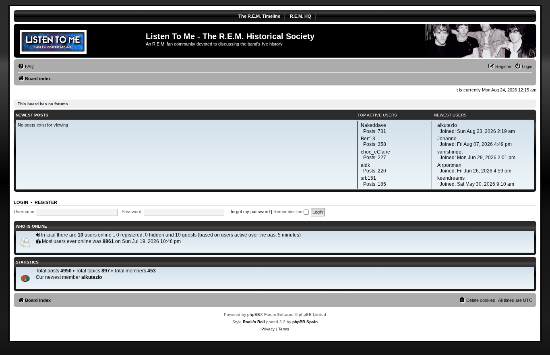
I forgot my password (249, 211)
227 (382, 157)
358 (382, 144)
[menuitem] (26, 66)
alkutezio (91, 277)
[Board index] (81, 41)
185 (382, 184)
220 (382, 171)
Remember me (288, 211)
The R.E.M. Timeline (259, 16)
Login (21, 202)
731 (382, 131)
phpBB (253, 314)
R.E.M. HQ (300, 16)
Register (46, 202)
